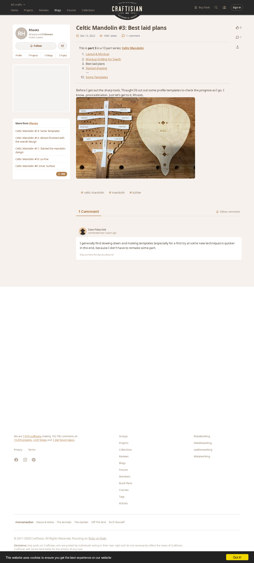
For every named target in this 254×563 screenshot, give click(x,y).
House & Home (45, 522)
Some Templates (97, 77)
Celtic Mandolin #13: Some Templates (37, 131)
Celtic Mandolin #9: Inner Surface (35, 166)
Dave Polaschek (97, 229)
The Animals (64, 522)
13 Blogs (48, 55)
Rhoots (33, 123)
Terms (31, 449)
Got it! (237, 557)
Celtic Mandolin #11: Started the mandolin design (40, 150)
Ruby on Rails (97, 538)
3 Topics (63, 55)
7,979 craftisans (32, 436)
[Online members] (224, 7)
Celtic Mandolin (133, 48)
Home (14, 10)
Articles (123, 503)
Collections (88, 10)
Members (124, 476)
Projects (28, 10)
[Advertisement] (41, 88)
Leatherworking (203, 449)
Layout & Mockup (97, 54)
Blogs (57, 10)
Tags (121, 496)
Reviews (44, 10)
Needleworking (203, 443)
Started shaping (96, 68)
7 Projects (33, 55)
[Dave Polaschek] (82, 231)
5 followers (47, 34)
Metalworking (202, 456)
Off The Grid (98, 522)
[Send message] (62, 45)
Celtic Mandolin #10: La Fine (32, 159)
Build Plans (125, 483)
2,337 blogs (40, 440)
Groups (123, 436)
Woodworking (202, 436)
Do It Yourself (116, 522)
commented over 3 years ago (102, 232)
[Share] (237, 47)
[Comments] (237, 37)
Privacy (18, 449)
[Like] (237, 27)
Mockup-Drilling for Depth (103, 59)
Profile (19, 55)
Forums (71, 10)
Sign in (237, 7)
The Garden (81, 522)
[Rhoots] (21, 33)
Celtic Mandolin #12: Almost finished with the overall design (40, 139)
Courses (123, 490)
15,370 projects (23, 440)
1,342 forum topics (64, 440)
